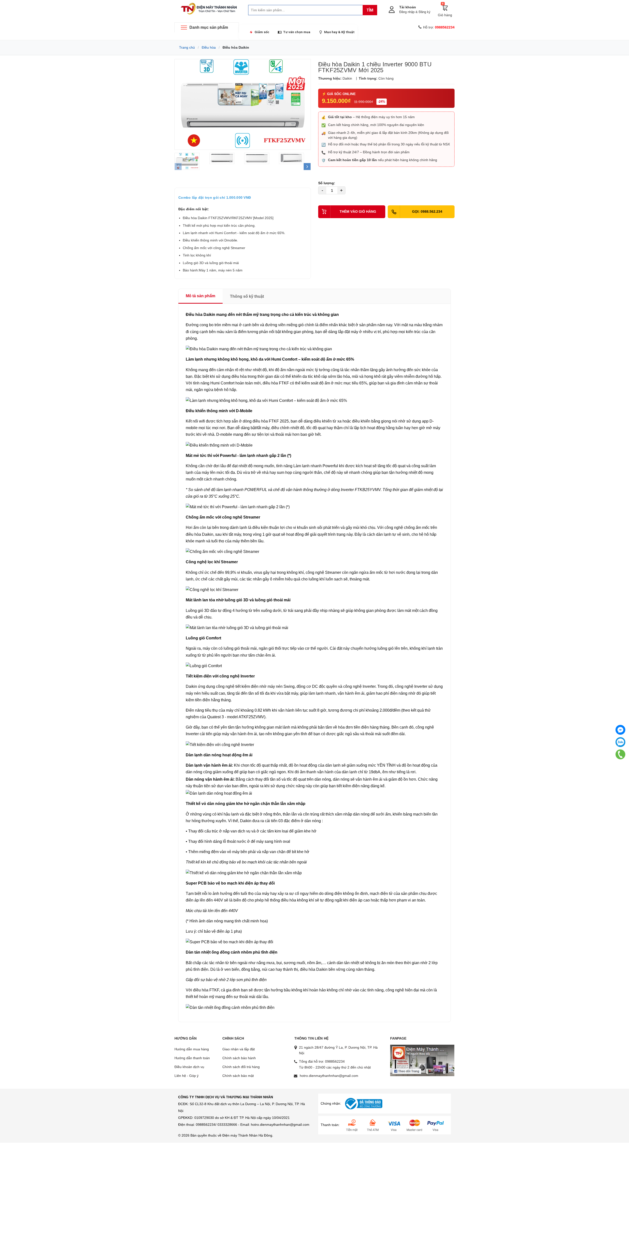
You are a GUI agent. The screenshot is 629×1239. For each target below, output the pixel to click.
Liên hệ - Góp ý (186, 1076)
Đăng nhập (407, 12)
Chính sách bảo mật (238, 1076)
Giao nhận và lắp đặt (238, 1049)
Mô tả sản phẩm (200, 296)
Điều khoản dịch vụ (189, 1067)
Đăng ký (424, 12)
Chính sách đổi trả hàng (241, 1067)
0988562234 (335, 1061)
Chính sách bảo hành (239, 1058)
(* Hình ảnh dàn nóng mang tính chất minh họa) (227, 921)
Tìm (370, 10)
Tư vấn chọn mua (296, 32)
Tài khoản (407, 7)
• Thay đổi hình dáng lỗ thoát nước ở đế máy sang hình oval (238, 841)
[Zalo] (620, 742)
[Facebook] (620, 730)
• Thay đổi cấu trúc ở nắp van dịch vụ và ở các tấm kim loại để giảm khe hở (251, 831)
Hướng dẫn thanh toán (192, 1058)
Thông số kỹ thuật (247, 296)
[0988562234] (620, 754)
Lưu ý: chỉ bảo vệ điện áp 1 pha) (214, 931)
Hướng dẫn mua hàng (191, 1049)
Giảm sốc (262, 32)
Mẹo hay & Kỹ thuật (339, 32)
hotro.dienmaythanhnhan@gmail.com (329, 1076)
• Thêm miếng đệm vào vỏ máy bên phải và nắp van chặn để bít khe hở (247, 852)
